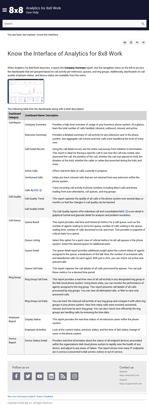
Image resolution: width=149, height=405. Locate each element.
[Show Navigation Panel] (4, 10)
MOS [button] (122, 211)
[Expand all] (131, 42)
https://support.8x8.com (131, 383)
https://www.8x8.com (129, 375)
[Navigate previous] (137, 42)
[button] (142, 23)
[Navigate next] (143, 42)
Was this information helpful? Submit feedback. (31, 396)
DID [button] (36, 190)
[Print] (124, 42)
